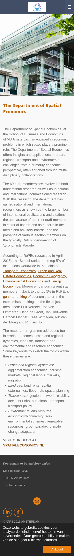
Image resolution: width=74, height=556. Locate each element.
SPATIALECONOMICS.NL (24, 445)
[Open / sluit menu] (69, 7)
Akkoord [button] (57, 549)
